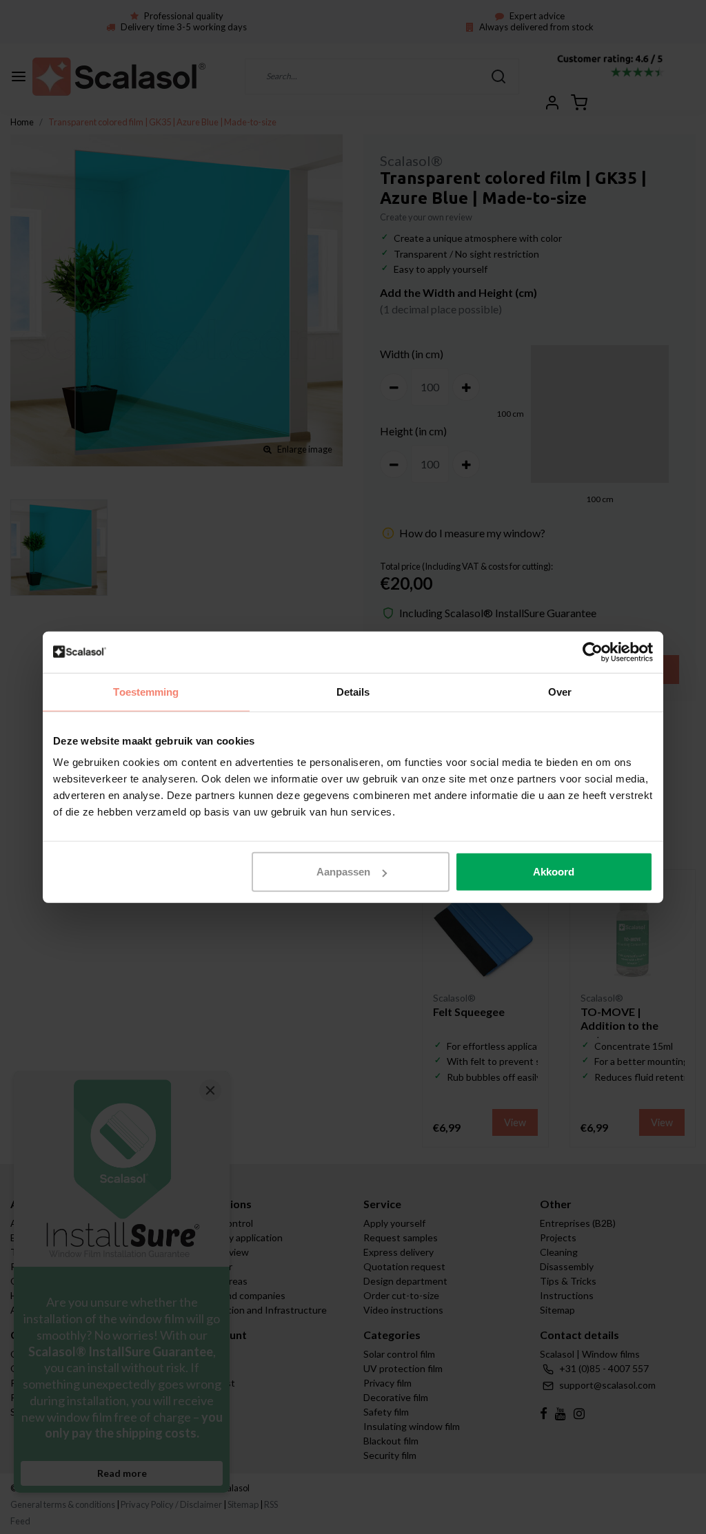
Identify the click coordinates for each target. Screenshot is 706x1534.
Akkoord (553, 872)
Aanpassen (343, 872)
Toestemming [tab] (146, 691)
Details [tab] (353, 691)
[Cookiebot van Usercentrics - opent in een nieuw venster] (592, 651)
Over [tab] (560, 691)
